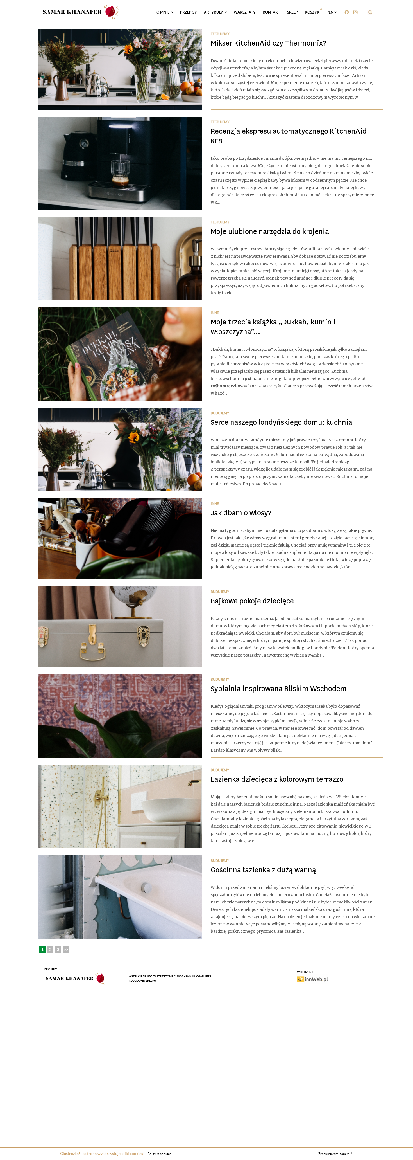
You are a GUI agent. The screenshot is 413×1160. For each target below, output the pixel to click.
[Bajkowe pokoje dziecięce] (120, 626)
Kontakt (271, 12)
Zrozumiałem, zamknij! (335, 1153)
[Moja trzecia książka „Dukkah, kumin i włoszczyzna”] (120, 354)
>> (66, 949)
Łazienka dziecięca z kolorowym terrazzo (277, 779)
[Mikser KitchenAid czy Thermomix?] (120, 69)
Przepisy (188, 12)
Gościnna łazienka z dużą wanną (263, 870)
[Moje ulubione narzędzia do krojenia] (120, 258)
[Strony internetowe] (312, 979)
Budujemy (220, 413)
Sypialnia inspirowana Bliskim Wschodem (279, 688)
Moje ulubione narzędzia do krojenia (270, 231)
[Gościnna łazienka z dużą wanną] (120, 897)
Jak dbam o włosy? (241, 513)
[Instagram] (355, 12)
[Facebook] (346, 12)
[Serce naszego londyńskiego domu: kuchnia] (120, 449)
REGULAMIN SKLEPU (142, 980)
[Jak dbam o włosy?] (120, 538)
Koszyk (313, 11)
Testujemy (220, 34)
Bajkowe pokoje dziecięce (252, 601)
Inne (215, 312)
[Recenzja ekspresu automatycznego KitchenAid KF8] (120, 163)
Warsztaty (245, 12)
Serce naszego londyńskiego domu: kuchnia (281, 422)
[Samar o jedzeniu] (80, 10)
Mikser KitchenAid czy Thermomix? (268, 43)
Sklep (292, 12)
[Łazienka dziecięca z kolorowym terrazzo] (120, 806)
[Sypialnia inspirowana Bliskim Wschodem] (120, 716)
